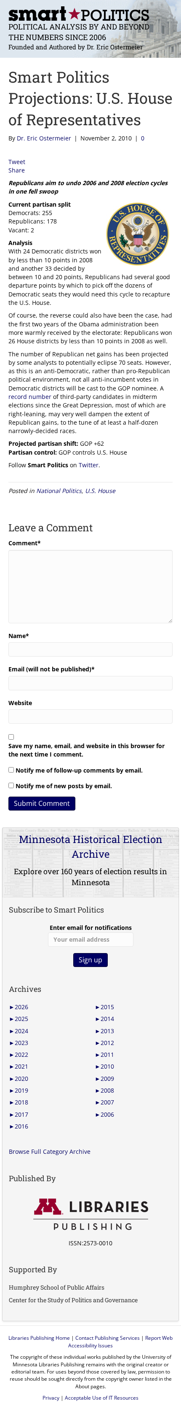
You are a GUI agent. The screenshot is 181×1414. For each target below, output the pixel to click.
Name (18, 636)
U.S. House (100, 491)
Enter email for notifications (91, 928)
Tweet (16, 162)
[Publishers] (90, 1214)
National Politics (59, 491)
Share (16, 170)
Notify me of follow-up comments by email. (79, 770)
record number (29, 397)
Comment (24, 543)
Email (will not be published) (51, 669)
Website (20, 703)
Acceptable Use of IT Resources (101, 1397)
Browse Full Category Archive (49, 1151)
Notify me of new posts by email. (64, 786)
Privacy (51, 1397)
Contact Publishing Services (107, 1337)
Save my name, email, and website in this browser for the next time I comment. (86, 750)
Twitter (88, 465)
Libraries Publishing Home (39, 1337)
